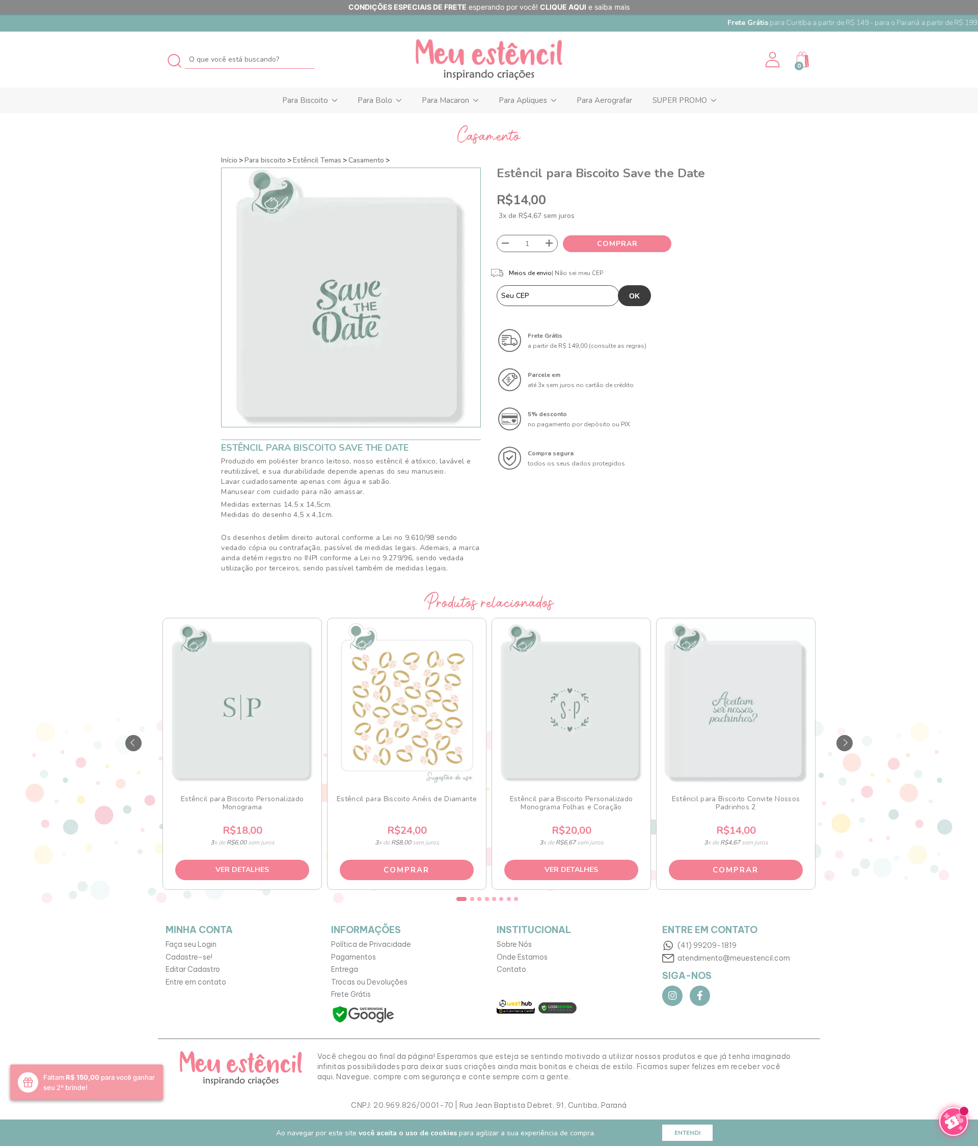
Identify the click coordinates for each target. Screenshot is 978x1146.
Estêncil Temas (317, 160)
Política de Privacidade (371, 944)
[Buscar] (175, 59)
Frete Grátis (351, 994)
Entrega (344, 969)
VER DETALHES (242, 870)
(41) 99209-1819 (707, 945)
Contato (511, 969)
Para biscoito (265, 160)
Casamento (366, 160)
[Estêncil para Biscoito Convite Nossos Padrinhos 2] (735, 703)
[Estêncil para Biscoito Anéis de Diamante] (406, 703)
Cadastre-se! (189, 957)
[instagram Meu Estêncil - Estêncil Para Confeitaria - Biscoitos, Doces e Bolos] (672, 996)
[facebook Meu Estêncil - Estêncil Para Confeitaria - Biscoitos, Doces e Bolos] (700, 996)
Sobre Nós (514, 944)
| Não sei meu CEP (577, 273)
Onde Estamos (522, 957)
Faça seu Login (191, 944)
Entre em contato (196, 982)
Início (229, 160)
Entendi (687, 1133)
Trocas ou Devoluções (369, 982)
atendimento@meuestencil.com (733, 958)
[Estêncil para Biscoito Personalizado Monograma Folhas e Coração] (571, 703)
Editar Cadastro (193, 969)
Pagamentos (353, 957)
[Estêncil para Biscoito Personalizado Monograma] (242, 703)
